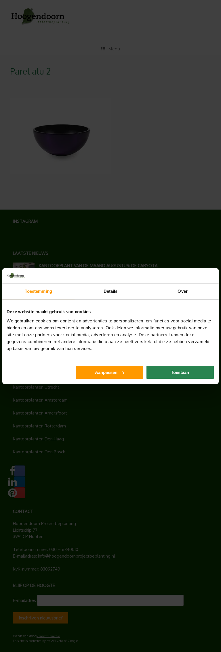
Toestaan (180, 372)
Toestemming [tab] (38, 291)
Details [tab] (111, 291)
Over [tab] (182, 291)
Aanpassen (106, 372)
